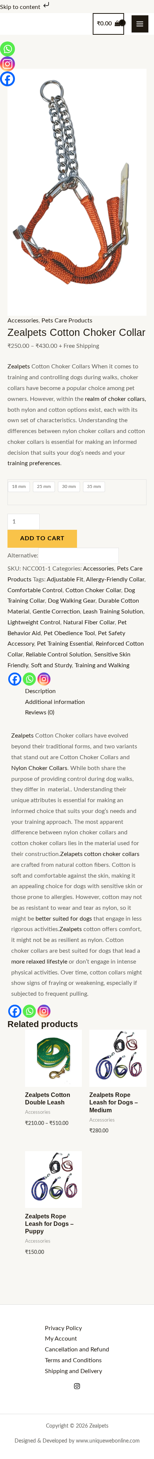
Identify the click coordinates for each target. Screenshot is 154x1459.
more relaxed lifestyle (39, 962)
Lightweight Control (33, 622)
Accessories (22, 321)
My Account (61, 1339)
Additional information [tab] (55, 702)
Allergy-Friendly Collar (115, 579)
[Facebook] (14, 679)
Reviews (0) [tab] (39, 712)
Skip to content (21, 7)
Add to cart (42, 538)
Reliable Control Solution (58, 655)
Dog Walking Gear (71, 601)
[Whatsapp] (29, 679)
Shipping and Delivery (73, 1371)
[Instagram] (43, 679)
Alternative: (22, 555)
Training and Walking (102, 665)
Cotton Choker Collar (93, 590)
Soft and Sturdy (51, 665)
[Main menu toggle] (140, 23)
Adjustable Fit (65, 579)
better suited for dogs (64, 919)
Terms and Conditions (73, 1360)
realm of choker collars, (115, 399)
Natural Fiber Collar (89, 622)
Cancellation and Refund (77, 1350)
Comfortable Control (34, 590)
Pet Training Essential (65, 644)
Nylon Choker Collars (39, 768)
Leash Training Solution (113, 612)
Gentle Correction (56, 612)
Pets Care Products (66, 321)
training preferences (33, 463)
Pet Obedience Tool (69, 633)
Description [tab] (40, 691)
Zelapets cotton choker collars (99, 854)
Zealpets (18, 367)
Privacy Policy (63, 1328)
